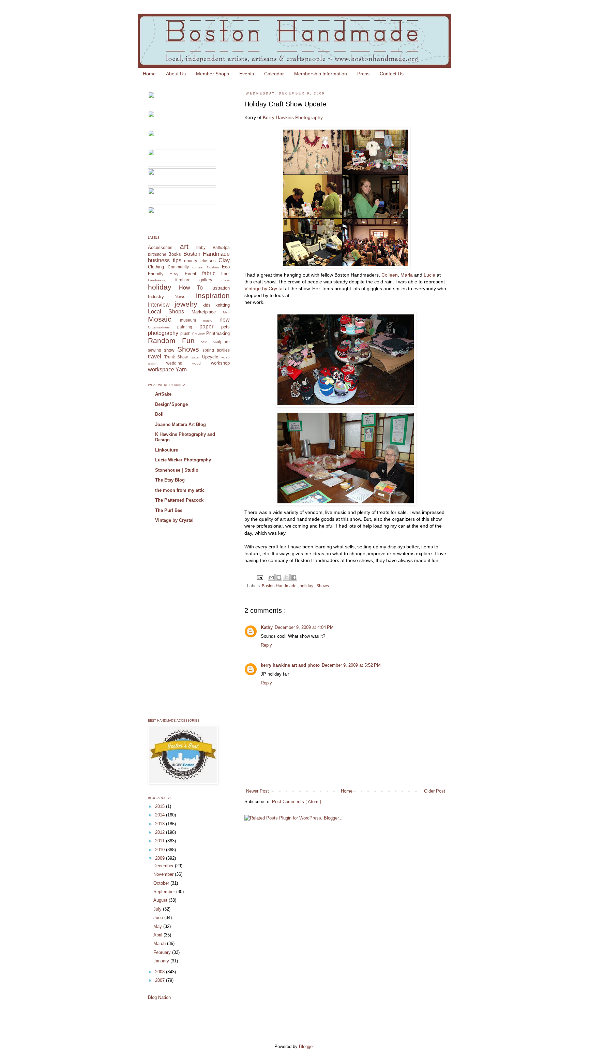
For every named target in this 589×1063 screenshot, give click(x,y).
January (161, 960)
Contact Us (392, 73)
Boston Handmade (280, 586)
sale (204, 342)
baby (201, 247)
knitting (222, 305)
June (158, 917)
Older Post (434, 791)
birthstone (157, 254)
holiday (307, 586)
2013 (160, 823)
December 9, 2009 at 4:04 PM (304, 627)
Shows (322, 586)
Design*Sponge (171, 404)
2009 (160, 858)
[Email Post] (259, 577)
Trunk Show (176, 357)
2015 (160, 806)
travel (154, 356)
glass (226, 280)
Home (149, 73)
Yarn (181, 369)
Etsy (174, 273)
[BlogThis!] (278, 577)
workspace (161, 369)
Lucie (429, 275)
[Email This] (271, 577)
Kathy (267, 627)
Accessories (160, 247)
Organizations (159, 327)
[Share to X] (286, 577)
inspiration (213, 295)
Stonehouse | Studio (176, 470)
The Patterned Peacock (179, 500)
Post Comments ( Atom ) (296, 801)
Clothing (156, 266)
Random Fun (171, 340)
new (225, 320)
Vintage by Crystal (264, 288)
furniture (183, 280)
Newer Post (257, 791)
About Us (176, 73)
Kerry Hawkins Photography (293, 117)
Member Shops (212, 73)
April (158, 934)
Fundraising (157, 280)
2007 (160, 980)
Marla (407, 275)
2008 (160, 971)
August (161, 900)
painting (184, 327)
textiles (223, 350)
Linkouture (166, 450)
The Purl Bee (168, 510)
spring (208, 350)
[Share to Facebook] (293, 577)
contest (197, 267)
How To (191, 288)
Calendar (274, 73)
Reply (266, 645)
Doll (159, 414)
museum (188, 320)
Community (178, 267)
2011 (160, 840)
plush (185, 333)
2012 (160, 832)
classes (208, 260)
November (164, 874)
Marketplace (204, 311)
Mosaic (159, 319)
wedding (174, 363)
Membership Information (320, 73)
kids (206, 305)
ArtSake (163, 394)
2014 (160, 814)
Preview (198, 334)
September (164, 891)
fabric (208, 273)
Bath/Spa (221, 247)
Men (226, 312)
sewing (154, 350)
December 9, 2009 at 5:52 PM (351, 665)
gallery (205, 279)
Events (246, 73)
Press (363, 73)
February (162, 952)
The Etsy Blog (170, 480)
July (158, 909)
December (164, 865)
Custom (213, 267)
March (160, 943)
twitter (195, 357)
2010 (160, 849)
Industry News (166, 296)
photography (163, 333)
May (158, 926)
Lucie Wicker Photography (183, 459)
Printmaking (218, 333)
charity (190, 260)
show (169, 350)
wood (196, 363)
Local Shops (166, 311)
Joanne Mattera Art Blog (180, 424)
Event (190, 273)
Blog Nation (159, 997)
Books (174, 254)
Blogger (306, 1046)
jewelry (186, 304)
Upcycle (210, 356)
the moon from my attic (180, 490)
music (207, 320)
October (161, 883)
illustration (220, 288)
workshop (220, 363)
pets (225, 326)
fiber (225, 273)
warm (152, 363)
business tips (164, 260)
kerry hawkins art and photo (290, 665)
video (225, 357)
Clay (224, 260)
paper (206, 326)
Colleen (389, 275)
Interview (159, 305)
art (184, 246)
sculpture (221, 341)
